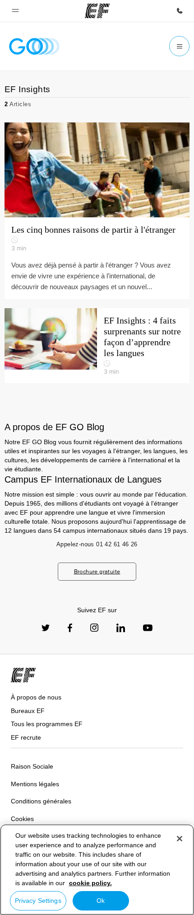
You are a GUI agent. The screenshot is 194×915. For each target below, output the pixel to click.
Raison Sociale (32, 766)
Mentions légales (35, 784)
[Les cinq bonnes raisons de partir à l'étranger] (97, 169)
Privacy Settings (38, 900)
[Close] (179, 839)
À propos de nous (36, 697)
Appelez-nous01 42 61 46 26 (97, 544)
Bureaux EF (28, 710)
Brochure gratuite (97, 571)
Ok (101, 900)
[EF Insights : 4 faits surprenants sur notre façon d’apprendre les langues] (97, 345)
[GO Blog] (34, 46)
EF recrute (26, 737)
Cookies (22, 818)
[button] (15, 11)
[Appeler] (179, 10)
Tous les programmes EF (47, 723)
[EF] (97, 11)
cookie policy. (90, 883)
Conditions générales (41, 801)
